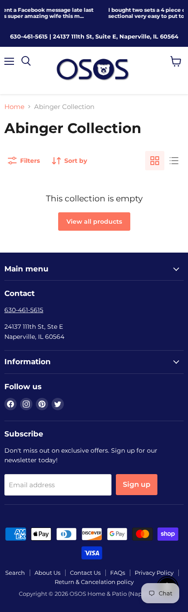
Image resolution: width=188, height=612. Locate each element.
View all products (94, 221)
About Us (47, 572)
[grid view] (154, 160)
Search (15, 572)
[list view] (174, 160)
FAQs (117, 572)
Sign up (136, 484)
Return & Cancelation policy (94, 581)
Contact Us (85, 572)
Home (14, 106)
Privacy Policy (154, 572)
